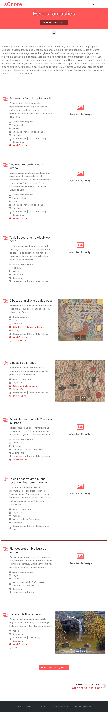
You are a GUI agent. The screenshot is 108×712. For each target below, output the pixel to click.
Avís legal (41, 706)
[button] (54, 32)
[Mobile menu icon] (100, 3)
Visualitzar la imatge (80, 114)
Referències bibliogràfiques (55, 667)
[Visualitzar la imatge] (80, 107)
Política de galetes (83, 706)
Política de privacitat (60, 706)
